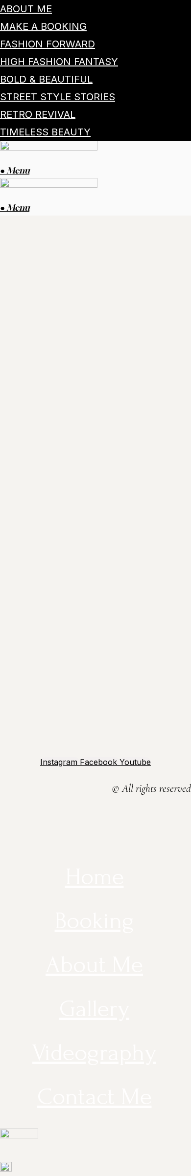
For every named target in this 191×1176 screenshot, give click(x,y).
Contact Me (94, 1096)
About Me (26, 9)
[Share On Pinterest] (1, 833)
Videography (94, 1052)
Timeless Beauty (45, 132)
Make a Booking (43, 26)
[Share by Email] (1, 847)
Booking (94, 920)
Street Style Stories (57, 97)
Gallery (94, 1008)
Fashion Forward (47, 44)
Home (94, 876)
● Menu (14, 170)
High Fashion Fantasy (59, 61)
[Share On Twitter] (1, 819)
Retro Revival (37, 114)
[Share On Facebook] (1, 805)
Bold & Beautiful (46, 79)
